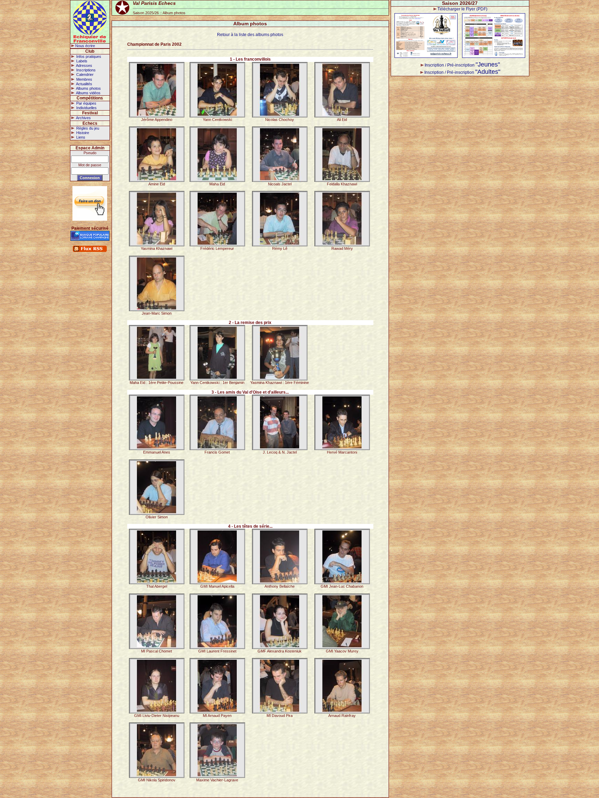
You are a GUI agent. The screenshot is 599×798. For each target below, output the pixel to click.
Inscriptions (85, 70)
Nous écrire (85, 46)
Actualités (83, 84)
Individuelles (86, 108)
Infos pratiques (88, 56)
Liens (80, 137)
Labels (81, 61)
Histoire (82, 133)
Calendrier (84, 74)
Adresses (83, 65)
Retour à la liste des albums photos (250, 34)
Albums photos (88, 88)
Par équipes (85, 103)
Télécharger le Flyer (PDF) (462, 9)
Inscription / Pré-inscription (462, 65)
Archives (83, 118)
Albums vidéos (88, 93)
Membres (83, 79)
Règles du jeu (87, 128)
